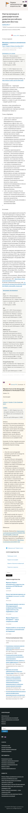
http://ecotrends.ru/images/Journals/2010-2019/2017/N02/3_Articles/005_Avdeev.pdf (14, 284)
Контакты (3, 723)
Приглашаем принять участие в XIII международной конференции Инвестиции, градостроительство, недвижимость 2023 (15, 608)
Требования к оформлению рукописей (9, 760)
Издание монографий (12, 559)
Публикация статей (12, 556)
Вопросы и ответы (5, 766)
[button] (25, 5)
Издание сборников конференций (15, 563)
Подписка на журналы (12, 567)
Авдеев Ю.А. (6, 24)
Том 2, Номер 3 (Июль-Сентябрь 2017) (13, 46)
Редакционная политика (6, 758)
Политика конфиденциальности (8, 768)
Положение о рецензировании (8, 762)
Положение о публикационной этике (9, 764)
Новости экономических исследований (10, 719)
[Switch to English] (26, 1)
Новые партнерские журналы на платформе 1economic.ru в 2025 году (15, 596)
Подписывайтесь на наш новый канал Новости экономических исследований (15, 629)
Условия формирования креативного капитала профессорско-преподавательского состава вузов (16, 693)
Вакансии (3, 721)
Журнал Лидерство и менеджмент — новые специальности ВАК (12, 619)
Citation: (5, 407)
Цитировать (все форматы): (10, 290)
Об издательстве (5, 715)
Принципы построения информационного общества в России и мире (14, 671)
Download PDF (14, 384)
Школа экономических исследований (9, 717)
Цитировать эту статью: (8, 53)
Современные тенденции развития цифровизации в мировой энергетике (15, 647)
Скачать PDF (16, 35)
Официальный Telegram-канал (15, 548)
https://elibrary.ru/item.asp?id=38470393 (12, 80)
